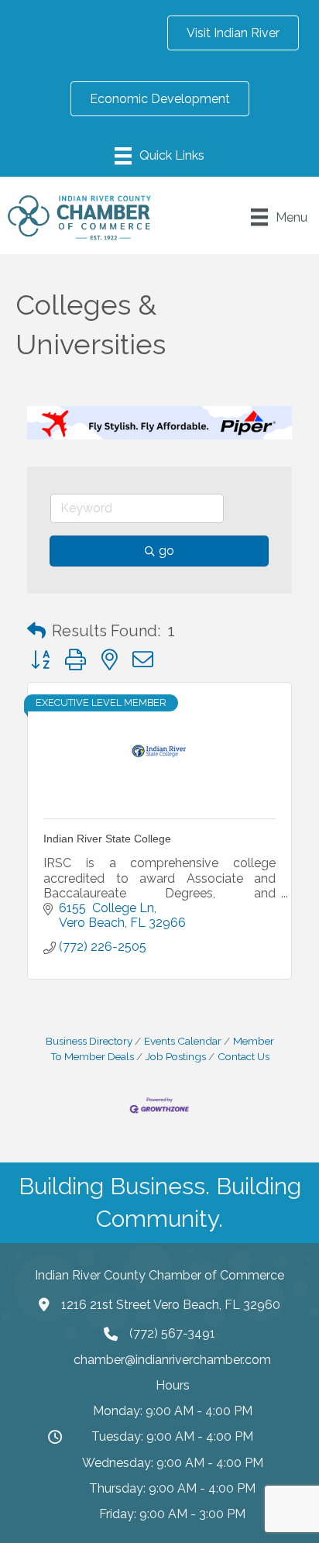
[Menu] (159, 155)
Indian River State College (107, 838)
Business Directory (89, 1041)
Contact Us (243, 1056)
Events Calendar (182, 1041)
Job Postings (176, 1056)
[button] (36, 631)
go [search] (166, 550)
